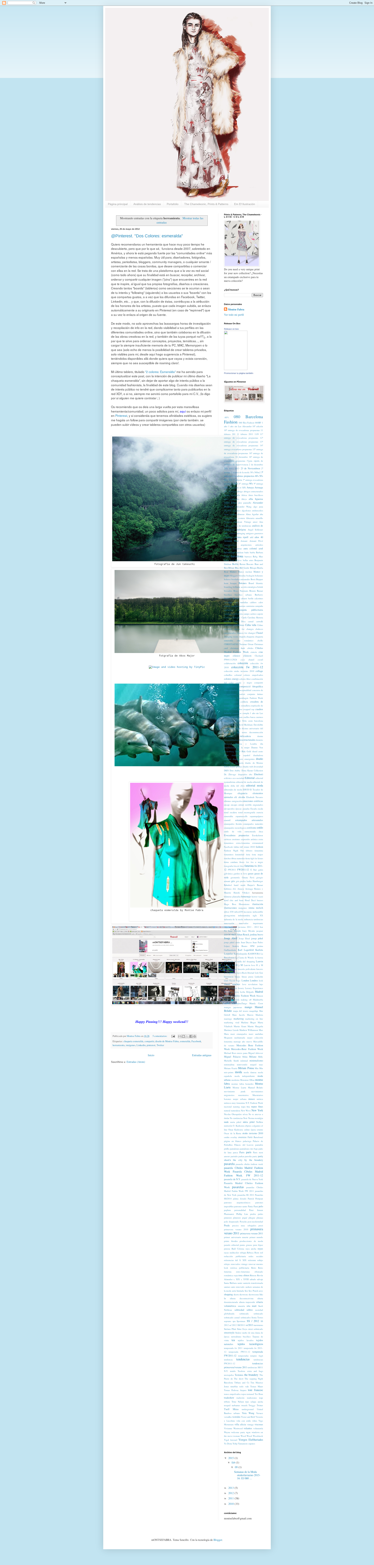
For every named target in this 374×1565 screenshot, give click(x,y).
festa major (257, 854)
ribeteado (259, 1271)
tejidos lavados (245, 1340)
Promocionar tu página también (238, 373)
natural (227, 1110)
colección (243, 663)
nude (226, 1122)
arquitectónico (230, 544)
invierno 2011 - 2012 (248, 926)
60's (226, 480)
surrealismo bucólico (241, 1336)
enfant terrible (245, 804)
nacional (228, 1106)
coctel (260, 659)
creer (237, 705)
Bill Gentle (244, 567)
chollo (260, 640)
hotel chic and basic (234, 900)
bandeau (239, 552)
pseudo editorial (231, 1244)
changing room (231, 636)
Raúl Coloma (238, 1248)
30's (252, 472)
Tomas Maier (256, 1386)
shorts (236, 1294)
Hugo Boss (230, 904)
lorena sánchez (232, 984)
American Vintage (242, 521)
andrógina (241, 529)
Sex (246, 1290)
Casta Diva (239, 621)
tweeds (244, 1405)
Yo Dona (228, 1443)
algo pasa (258, 506)
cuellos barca (249, 717)
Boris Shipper (257, 579)
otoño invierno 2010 (252, 1133)
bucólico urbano (243, 594)
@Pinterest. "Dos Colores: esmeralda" (147, 235)
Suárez (238, 1332)
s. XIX (237, 1279)
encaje (227, 804)
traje (261, 1397)
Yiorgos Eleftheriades (250, 1439)
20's (226, 468)
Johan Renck (243, 934)
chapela (242, 636)
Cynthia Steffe (230, 724)
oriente (260, 1129)
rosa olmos (243, 1275)
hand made (239, 885)
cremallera (245, 705)
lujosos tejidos (230, 988)
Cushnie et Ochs (238, 720)
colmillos (228, 674)
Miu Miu (259, 1068)
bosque (233, 583)
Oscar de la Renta (232, 1133)
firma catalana (231, 862)
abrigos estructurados (253, 491)
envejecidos (229, 808)
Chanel (259, 632)
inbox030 (238, 911)
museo (251, 1099)
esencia (260, 812)
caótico (253, 613)
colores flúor (245, 678)
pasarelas (238, 1187)
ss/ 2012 (233, 1325)
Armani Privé (256, 540)
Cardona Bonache (232, 617)
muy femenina (238, 1102)
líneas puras (247, 976)
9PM (226, 487)
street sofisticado (255, 1328)
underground (248, 1409)
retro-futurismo (243, 1271)
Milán (245, 1056)
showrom (243, 1294)
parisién (234, 1156)
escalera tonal (236, 812)
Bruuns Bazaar (256, 590)
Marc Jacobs (238, 1014)
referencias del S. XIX (235, 1260)
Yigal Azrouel (230, 1439)
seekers (248, 1286)
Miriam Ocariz (230, 1068)
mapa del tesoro (240, 1010)
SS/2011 (241, 1325)
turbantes (236, 1405)
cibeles (250, 648)
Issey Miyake (248, 930)
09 (236, 1467)
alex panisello (244, 502)
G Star (253, 869)
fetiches (227, 858)
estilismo (251, 827)
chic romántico (245, 640)
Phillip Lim (242, 1213)
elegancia (242, 793)
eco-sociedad (238, 778)
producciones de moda (251, 1241)
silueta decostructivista (241, 1298)
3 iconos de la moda (240, 472)
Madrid (259, 991)
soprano (227, 1321)
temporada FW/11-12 (239, 1351)
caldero (253, 602)
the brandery (251, 1375)
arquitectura (246, 544)
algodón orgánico (232, 510)
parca (235, 1152)
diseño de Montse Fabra (167, 1041)
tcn (233, 1340)
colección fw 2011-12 (247, 667)
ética (261, 831)
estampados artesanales (249, 820)
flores (241, 862)
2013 (237, 468)
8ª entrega (243, 483)
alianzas (240, 514)
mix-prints (228, 1072)
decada (238, 728)
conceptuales (230, 690)
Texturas (239, 1375)
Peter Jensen (256, 1210)
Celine (260, 625)
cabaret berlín (247, 598)
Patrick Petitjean (255, 1198)
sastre (239, 1282)
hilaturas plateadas (232, 896)
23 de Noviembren (250, 468)
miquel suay (256, 1064)
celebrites (228, 625)
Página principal (118, 204)
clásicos (247, 655)
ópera (253, 1129)
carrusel (227, 621)
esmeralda (185, 1041)
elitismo (227, 801)
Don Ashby (235, 770)
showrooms (254, 1294)
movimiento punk (234, 1091)
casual (250, 621)
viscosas (259, 1424)
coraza (227, 701)
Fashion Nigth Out (234, 850)
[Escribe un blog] (183, 1036)
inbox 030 (229, 911)
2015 (231, 1458)
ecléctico (228, 778)
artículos (259, 544)
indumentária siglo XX (250, 915)
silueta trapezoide (247, 1302)
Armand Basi (231, 541)
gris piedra (241, 881)
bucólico (228, 594)
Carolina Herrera (255, 617)
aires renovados (231, 499)
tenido (233, 1371)
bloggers (234, 575)
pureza (227, 1248)
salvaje (260, 1279)
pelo (261, 1206)
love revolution (250, 984)
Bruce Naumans (240, 590)
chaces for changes (244, 628)
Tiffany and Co (241, 1382)
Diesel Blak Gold (243, 751)
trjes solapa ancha (254, 1401)
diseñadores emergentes (244, 758)
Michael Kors (230, 1053)
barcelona (237, 556)
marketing (239, 1018)
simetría (241, 1305)
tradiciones (252, 1397)
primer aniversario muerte (236, 1237)
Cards (244, 617)
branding (228, 586)
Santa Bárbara (230, 1282)
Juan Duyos (246, 942)
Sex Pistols (253, 1290)
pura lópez (258, 1244)
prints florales (231, 1241)
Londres (254, 980)
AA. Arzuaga (230, 491)
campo (246, 613)
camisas (241, 605)
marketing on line (254, 1018)
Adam (226, 495)
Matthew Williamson (248, 1030)
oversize (242, 1137)
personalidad (240, 1210)
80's (236, 483)
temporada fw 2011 (233, 1348)
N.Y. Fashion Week (254, 1102)
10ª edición (257, 426)
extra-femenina (243, 842)
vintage (250, 1424)
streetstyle (229, 1332)
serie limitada (238, 1290)
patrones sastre (240, 1206)
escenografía (249, 812)
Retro (253, 1267)
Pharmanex (229, 1213)
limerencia (228, 976)
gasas (250, 873)
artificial (227, 548)
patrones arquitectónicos (237, 1202)
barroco (248, 556)
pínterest (237, 1217)
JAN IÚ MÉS (230, 934)
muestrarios (243, 1095)
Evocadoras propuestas (236, 835)
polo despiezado (231, 1221)
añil (251, 537)
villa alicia (240, 1424)
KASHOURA (254, 953)
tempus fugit (256, 1355)
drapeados (242, 774)
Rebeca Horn (253, 1252)
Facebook (196, 1041)
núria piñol (249, 1122)
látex (226, 969)
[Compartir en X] (187, 1036)
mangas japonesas (233, 1007)
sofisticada (244, 1313)
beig (232, 560)
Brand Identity (256, 583)
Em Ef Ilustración (244, 204)
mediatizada (239, 1037)
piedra (253, 1213)
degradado (229, 736)
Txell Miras (231, 1409)
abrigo (240, 491)
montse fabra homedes (242, 1083)
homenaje (246, 896)
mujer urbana (239, 1099)
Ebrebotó (258, 774)
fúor (242, 865)
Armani (244, 540)
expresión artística (249, 839)
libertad (250, 972)
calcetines (258, 598)
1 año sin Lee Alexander (240, 426)
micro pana (242, 1053)
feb (234, 1462)
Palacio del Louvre (244, 1144)
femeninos (228, 854)
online (247, 1129)
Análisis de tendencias (147, 204)
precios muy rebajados (244, 1225)
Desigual (228, 743)
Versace (259, 1413)
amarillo (259, 518)
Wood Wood (246, 1435)
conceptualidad (244, 690)
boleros (227, 579)
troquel (227, 1405)
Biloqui (253, 567)
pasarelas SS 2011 (245, 1194)
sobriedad (239, 1309)
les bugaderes (230, 972)
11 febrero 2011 (245, 434)
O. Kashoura (238, 1125)
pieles (260, 1213)
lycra (236, 991)
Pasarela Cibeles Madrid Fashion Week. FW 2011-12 (243, 1173)
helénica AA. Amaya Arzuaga (238, 888)
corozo (235, 701)
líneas (237, 976)
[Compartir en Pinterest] (195, 1036)
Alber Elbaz (230, 502)
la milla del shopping (245, 961)
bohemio (259, 575)
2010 (231, 1504)
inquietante (258, 923)
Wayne (227, 1432)
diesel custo (257, 751)
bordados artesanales (240, 579)
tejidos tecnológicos (250, 1344)
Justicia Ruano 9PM (243, 946)
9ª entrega (258, 483)
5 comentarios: (160, 1036)
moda (238, 1072)
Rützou (253, 1275)
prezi (260, 1225)
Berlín (235, 564)
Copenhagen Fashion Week (250, 697)
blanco (233, 571)
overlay (233, 1137)
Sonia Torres (257, 1317)
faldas (236, 846)
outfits (226, 1137)
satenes (227, 1286)
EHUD (246, 789)
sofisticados (246, 1317)
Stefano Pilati (230, 1328)
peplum (227, 1210)
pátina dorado (239, 1198)
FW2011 (232, 869)
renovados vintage (239, 1264)
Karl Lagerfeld (246, 950)
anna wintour (230, 533)
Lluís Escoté (229, 980)
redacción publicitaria (235, 1256)
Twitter (160, 1045)
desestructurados (247, 739)
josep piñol (257, 938)
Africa (244, 495)
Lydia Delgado (247, 991)
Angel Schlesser (255, 529)
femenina (259, 850)
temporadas (243, 1355)
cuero (226, 720)
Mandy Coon (256, 1003)
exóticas (227, 839)
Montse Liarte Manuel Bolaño (248, 1087)
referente (252, 1260)
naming (236, 1106)
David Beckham (245, 724)
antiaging (241, 533)
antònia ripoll (241, 537)
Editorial (250, 778)
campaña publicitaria (250, 610)
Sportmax (241, 1321)
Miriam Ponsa (246, 1068)
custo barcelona (255, 720)
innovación (229, 923)
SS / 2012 (253, 1321)
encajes (234, 804)
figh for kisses (257, 858)
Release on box (231, 329)
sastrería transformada (253, 1282)
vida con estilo (243, 1420)
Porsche (243, 1221)
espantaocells (241, 816)
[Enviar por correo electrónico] (180, 1036)
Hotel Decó (250, 900)
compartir (149, 1041)
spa (234, 1321)
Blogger (217, 1540)
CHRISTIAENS (231, 644)
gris (233, 881)
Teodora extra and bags (250, 1371)
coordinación (230, 697)
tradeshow (229, 1397)
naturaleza (235, 1110)
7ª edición (237, 479)
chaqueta (250, 636)
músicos (227, 1102)
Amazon (228, 521)
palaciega (247, 1141)
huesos (260, 900)
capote (260, 613)
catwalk (259, 621)
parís (248, 1152)
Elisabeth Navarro (254, 797)
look (261, 980)
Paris (241, 1152)
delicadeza (245, 736)
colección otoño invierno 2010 (239, 671)
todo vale (244, 1386)
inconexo (248, 911)
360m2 (257, 472)
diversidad (258, 766)
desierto (259, 739)
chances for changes (246, 632)
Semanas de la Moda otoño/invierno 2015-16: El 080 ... (247, 1475)
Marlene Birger (248, 1022)
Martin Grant (240, 1026)
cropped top (248, 709)
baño (246, 552)
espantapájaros (256, 816)
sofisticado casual (232, 1317)
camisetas (250, 605)
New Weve (246, 1110)
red (261, 1252)
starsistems (258, 1325)
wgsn (248, 1432)
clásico (236, 655)
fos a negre (257, 862)
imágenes (130, 1045)
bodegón (250, 575)
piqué (244, 1217)
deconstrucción (256, 732)
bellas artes (248, 560)
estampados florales (233, 823)
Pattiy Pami (253, 1206)
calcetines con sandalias (236, 602)
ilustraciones (230, 907)
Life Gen (259, 972)
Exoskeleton (257, 835)
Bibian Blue (233, 567)
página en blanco (232, 1141)
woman (236, 1435)
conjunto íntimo (255, 694)
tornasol (250, 1394)
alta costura (239, 518)
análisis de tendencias (241, 525)
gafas (260, 869)
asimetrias (237, 548)
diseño (259, 759)
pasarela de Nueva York (252, 1179)
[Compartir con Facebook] (191, 1036)
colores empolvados (253, 674)
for (247, 862)
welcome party (238, 1432)
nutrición (228, 1125)
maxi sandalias (256, 1033)
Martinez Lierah (231, 1030)
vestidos (236, 1416)
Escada (254, 808)
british (260, 586)
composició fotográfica (251, 686)
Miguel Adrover (255, 1053)
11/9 (257, 434)
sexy (261, 1290)
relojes (227, 1264)
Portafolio (172, 204)
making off (246, 999)
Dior (226, 755)
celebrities (238, 625)
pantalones (234, 1148)
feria (248, 854)
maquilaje (253, 1010)
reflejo (260, 1260)
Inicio (151, 1055)
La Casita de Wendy (244, 957)
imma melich (256, 907)
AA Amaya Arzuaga (252, 487)
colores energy (231, 678)
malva (226, 1003)
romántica (228, 1275)
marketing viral (231, 1022)
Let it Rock (242, 972)
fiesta (247, 858)
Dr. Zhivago (230, 774)
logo (238, 980)
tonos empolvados (232, 1394)
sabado (253, 1279)
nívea (245, 1114)
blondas (242, 575)
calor (260, 602)
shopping (228, 1294)
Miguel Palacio (232, 1056)
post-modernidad (255, 1221)
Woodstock (258, 1435)
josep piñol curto (232, 942)
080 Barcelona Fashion (243, 419)
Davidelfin (258, 724)
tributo (227, 1401)
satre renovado (237, 1286)
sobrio (250, 1309)
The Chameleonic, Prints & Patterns (206, 204)
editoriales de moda (233, 789)
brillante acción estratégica (245, 586)
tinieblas (234, 1386)
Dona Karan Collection (252, 770)
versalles (228, 1416)
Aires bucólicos (255, 495)
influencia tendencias (253, 919)
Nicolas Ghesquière (233, 1114)
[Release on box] (235, 369)
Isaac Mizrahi (234, 930)
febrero (249, 850)
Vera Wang (248, 1413)
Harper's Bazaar (255, 885)
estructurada (250, 831)
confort (241, 694)
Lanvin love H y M (253, 965)
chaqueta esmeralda (133, 1041)
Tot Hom (259, 1394)
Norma (251, 1118)
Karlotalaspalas (240, 953)
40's (257, 476)
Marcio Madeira (255, 1014)
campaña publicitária (233, 613)
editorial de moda (244, 781)
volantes (248, 1428)
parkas (241, 1156)
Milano (252, 1056)
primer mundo (256, 1237)
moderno (235, 1079)
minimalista (229, 1064)
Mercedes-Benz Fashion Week (247, 1049)
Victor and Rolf (248, 1416)
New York (257, 1110)
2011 (231, 1498)
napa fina (245, 1106)
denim (260, 736)
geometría (235, 877)
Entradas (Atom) (136, 1062)
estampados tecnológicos (235, 827)
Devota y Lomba (246, 743)
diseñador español (241, 755)
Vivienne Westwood (233, 1428)
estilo (260, 827)
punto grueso (246, 1244)
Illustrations (244, 904)
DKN (226, 770)
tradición (240, 1397)
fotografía (228, 865)
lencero (259, 969)
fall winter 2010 (247, 846)
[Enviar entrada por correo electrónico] (173, 1036)
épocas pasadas (242, 808)
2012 (231, 468)
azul (261, 548)
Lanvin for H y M (233, 965)
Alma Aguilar (252, 514)
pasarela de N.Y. (232, 1179)
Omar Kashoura (235, 1129)
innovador (243, 923)
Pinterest (121, 415)
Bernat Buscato (246, 564)
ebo (250, 774)
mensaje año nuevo (243, 1041)
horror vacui (257, 896)
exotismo (236, 839)
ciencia (254, 651)
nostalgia (259, 1118)
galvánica (228, 873)
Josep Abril (230, 938)
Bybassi (236, 598)
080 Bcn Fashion (246, 422)
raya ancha (251, 1248)
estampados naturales (253, 823)
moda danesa (250, 1072)
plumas (260, 1217)
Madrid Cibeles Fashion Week (239, 995)
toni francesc (255, 1390)
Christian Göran (246, 644)
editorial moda (254, 785)
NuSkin (259, 1122)
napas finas (257, 1106)
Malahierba (258, 999)
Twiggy (252, 1405)
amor (255, 521)
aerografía (235, 495)
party (254, 1156)
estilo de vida (232, 831)
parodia (248, 1156)
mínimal (244, 1060)
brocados (228, 590)
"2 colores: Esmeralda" (160, 371)
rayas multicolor (231, 1252)
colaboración (230, 663)
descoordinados (231, 739)
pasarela (229, 1163)
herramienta (119, 1045)
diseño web (248, 766)
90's (251, 483)
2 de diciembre (256, 464)
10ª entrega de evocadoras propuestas (242, 430)
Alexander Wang (243, 506)
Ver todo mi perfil (234, 314)
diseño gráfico (236, 766)
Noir (245, 1118)
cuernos (259, 717)
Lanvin (259, 961)
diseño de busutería (233, 762)
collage (259, 671)
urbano (237, 1413)
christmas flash (237, 648)
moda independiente (245, 1076)
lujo (261, 984)
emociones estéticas (253, 801)
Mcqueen (228, 1037)
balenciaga (229, 552)
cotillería (244, 701)
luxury (241, 988)
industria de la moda (233, 919)
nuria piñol (235, 1122)
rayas (260, 1248)
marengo (228, 1018)
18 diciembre (241, 456)
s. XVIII (245, 1279)
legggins (233, 969)
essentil (227, 820)
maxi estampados (238, 1033)
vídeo (254, 1420)
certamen (228, 628)
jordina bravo (256, 934)
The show (238, 1378)
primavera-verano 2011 (251, 1233)
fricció (236, 865)
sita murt (252, 1306)
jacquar (259, 930)
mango (248, 1007)
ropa (236, 1275)
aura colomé (250, 548)
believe (238, 560)
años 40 (259, 537)
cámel (227, 606)
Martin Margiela (255, 1026)
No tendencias (236, 1118)
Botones (243, 583)
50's (261, 476)
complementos (230, 686)
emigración (237, 801)
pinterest (151, 1045)
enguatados (258, 804)
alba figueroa (256, 499)
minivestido (242, 1064)
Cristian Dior (236, 709)
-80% (226, 417)
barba (252, 552)
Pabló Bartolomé (255, 1137)
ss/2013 (249, 1325)
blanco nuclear (245, 571)
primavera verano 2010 (236, 1229)
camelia (234, 605)
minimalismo (256, 1060)
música (260, 1099)
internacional (230, 927)
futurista (249, 866)
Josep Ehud (244, 938)
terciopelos (229, 1374)
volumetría (258, 1428)
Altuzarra (250, 518)
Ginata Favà (248, 877)
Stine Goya (242, 1328)
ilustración (257, 904)
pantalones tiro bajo (249, 1148)
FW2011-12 (243, 869)
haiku (249, 881)
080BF (258, 422)
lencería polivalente (247, 969)
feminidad (239, 854)
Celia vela (250, 625)
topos (243, 1394)
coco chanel (247, 659)
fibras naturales (238, 858)
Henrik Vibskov (242, 892)
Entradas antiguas (201, 1055)
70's (230, 480)
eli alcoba (239, 797)
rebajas (243, 1252)
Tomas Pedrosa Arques (235, 1390)
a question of (235, 487)
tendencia (228, 1359)
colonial (238, 674)
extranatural (257, 842)
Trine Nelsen (238, 1401)
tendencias (243, 1359)
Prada (227, 1225)
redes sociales (256, 1256)
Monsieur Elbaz (247, 1079)
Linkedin (141, 1045)
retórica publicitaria (239, 1267)
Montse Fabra (236, 309)
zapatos (251, 1443)
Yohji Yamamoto (240, 1443)
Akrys (244, 499)
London (245, 980)
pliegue (252, 1217)
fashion (259, 846)
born (226, 583)
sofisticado (258, 1313)
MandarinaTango (239, 1003)
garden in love (240, 873)
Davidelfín (229, 728)
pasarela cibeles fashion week (249, 1164)
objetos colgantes (252, 1125)
